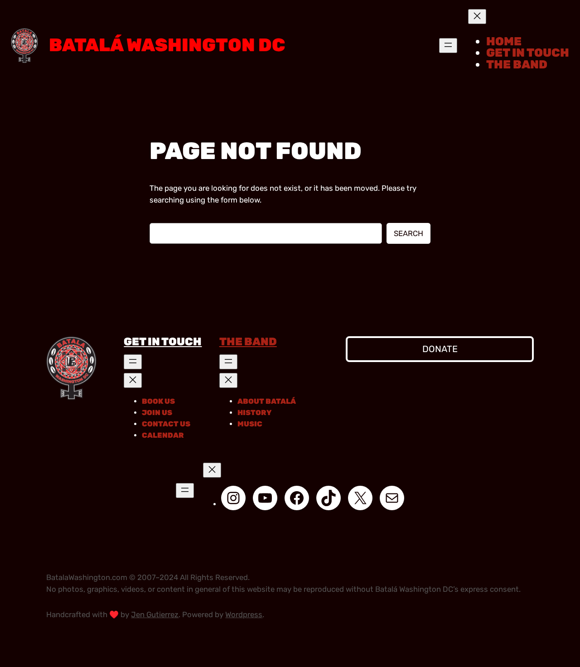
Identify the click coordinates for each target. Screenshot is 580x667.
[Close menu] (477, 16)
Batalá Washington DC (167, 45)
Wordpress (243, 614)
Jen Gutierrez (155, 614)
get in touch (163, 341)
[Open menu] (448, 45)
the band (248, 341)
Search (408, 233)
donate (440, 348)
